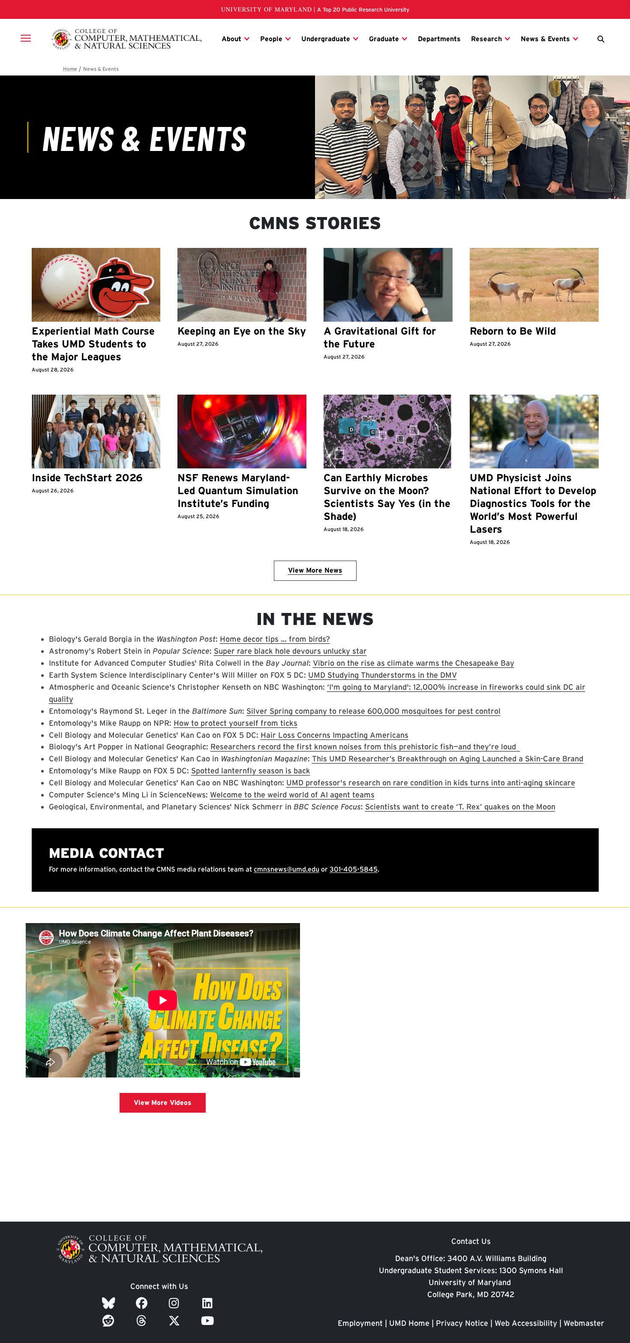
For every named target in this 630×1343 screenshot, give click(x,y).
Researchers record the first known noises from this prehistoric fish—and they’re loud (365, 746)
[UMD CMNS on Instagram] (175, 1303)
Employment (360, 1323)
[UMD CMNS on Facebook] (143, 1303)
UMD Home (409, 1323)
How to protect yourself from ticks (235, 722)
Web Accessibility (526, 1323)
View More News (315, 570)
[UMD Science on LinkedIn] (209, 1303)
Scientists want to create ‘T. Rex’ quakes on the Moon (460, 806)
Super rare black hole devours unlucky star (290, 650)
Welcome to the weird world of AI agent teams (292, 794)
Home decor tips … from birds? (275, 638)
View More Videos (162, 1103)
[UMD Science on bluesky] (110, 1303)
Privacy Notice (462, 1323)
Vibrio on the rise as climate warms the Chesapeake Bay (413, 662)
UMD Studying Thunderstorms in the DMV (382, 674)
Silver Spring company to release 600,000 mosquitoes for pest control (373, 710)
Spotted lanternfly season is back (250, 770)
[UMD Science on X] (175, 1321)
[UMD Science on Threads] (143, 1321)
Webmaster (584, 1323)
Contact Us (471, 1241)
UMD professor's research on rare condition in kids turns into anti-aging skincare (430, 782)
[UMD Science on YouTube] (209, 1321)
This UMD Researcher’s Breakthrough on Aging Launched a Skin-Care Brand (447, 758)
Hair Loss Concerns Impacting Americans (334, 734)
